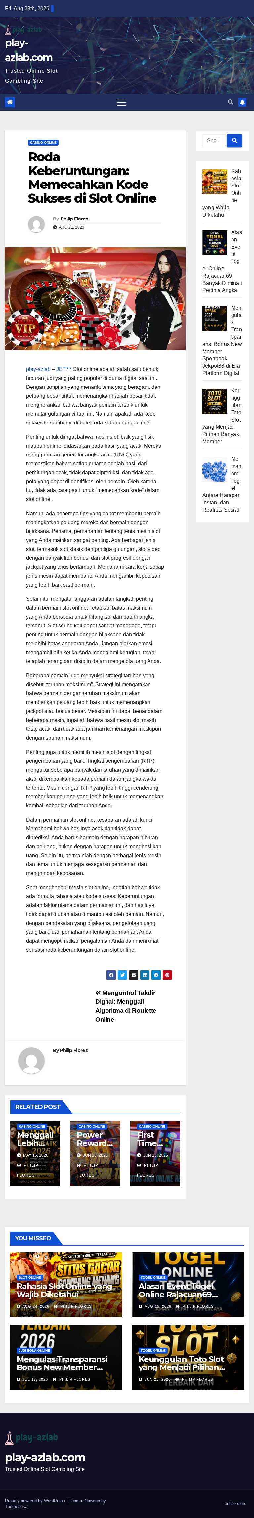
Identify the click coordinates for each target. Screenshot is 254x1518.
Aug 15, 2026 (158, 1306)
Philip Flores (74, 219)
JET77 (64, 369)
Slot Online (30, 1277)
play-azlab (38, 369)
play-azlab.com (45, 1457)
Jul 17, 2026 (35, 1379)
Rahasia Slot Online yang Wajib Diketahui (64, 1290)
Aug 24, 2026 (35, 1306)
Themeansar (16, 1506)
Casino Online (43, 142)
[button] (230, 102)
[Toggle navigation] (121, 102)
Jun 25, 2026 (158, 1379)
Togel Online (153, 1277)
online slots (235, 1503)
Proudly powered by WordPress (35, 1500)
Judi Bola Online (34, 1350)
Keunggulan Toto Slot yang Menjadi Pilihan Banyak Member (181, 1367)
